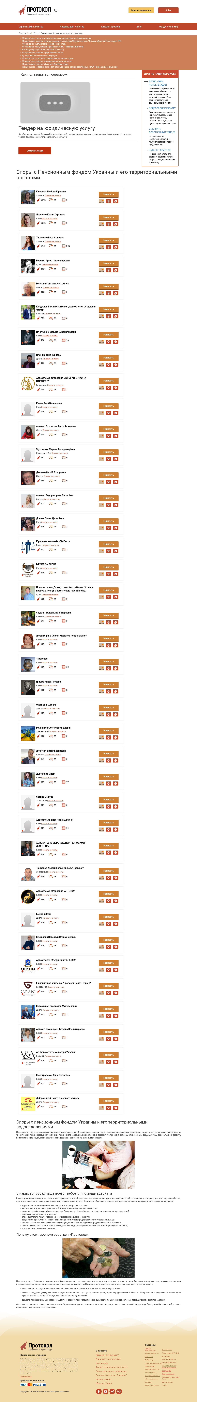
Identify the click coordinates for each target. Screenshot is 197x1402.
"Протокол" (42, 658)
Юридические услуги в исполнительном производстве (47, 58)
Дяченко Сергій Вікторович (51, 472)
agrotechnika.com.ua (152, 1369)
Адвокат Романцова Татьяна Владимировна (60, 1029)
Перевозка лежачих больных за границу (169, 1366)
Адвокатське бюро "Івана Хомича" (54, 819)
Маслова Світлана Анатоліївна (52, 283)
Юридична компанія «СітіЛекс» (53, 541)
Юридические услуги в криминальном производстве (47, 61)
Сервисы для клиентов (31, 26)
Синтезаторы (149, 1366)
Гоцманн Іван (43, 914)
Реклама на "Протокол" (107, 1355)
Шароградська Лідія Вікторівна (53, 1075)
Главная (23, 33)
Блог (139, 26)
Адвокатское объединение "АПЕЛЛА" (56, 960)
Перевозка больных (169, 1362)
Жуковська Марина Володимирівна (55, 449)
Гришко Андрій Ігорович (49, 681)
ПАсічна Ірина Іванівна (48, 355)
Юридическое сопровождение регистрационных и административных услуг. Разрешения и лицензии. (70, 67)
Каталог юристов (110, 26)
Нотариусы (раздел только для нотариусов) (43, 49)
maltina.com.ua (167, 1382)
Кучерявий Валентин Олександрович (56, 937)
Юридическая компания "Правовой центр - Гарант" (63, 983)
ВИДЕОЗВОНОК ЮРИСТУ (162, 108)
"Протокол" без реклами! (108, 1359)
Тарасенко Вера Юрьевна (50, 237)
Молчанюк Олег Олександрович (53, 727)
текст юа (148, 1382)
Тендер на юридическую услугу (111, 1367)
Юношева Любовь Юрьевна (51, 191)
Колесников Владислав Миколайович (56, 1006)
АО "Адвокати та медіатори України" (55, 1052)
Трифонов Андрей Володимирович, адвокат (60, 868)
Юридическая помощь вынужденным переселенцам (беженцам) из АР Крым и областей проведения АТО (71, 41)
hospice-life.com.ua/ (169, 1359)
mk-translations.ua (151, 1379)
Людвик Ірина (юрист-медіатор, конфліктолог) (61, 635)
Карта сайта (102, 1363)
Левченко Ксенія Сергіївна (50, 214)
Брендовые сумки (168, 1374)
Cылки (164, 1385)
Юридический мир (168, 26)
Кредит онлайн (103, 1379)
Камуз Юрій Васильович (49, 403)
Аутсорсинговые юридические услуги (39, 55)
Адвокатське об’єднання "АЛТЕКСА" (55, 891)
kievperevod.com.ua (152, 1385)
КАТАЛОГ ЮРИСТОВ (159, 150)
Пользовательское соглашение (111, 1371)
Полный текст (26, 1376)
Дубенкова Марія (45, 773)
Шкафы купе (166, 1371)
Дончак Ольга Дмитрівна (50, 518)
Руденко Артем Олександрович (53, 260)
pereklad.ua (166, 1356)
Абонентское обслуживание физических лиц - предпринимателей (53, 47)
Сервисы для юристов (72, 26)
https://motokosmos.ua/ (153, 1363)
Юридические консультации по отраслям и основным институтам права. (56, 38)
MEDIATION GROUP (46, 564)
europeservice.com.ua (152, 1376)
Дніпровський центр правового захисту (57, 1098)
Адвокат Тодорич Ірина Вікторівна (55, 495)
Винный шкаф (167, 1350)
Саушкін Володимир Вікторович (53, 612)
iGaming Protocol (104, 1383)
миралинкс (149, 1357)
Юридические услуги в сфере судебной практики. (45, 64)
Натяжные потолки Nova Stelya (170, 1378)
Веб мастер (149, 1360)
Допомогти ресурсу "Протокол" (111, 1375)
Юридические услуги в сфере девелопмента (42, 52)
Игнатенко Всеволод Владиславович (56, 332)
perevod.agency (150, 1373)
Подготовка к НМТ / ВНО (170, 1353)
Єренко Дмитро (44, 796)
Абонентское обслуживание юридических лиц (43, 44)
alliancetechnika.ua (152, 1354)
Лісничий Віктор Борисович (51, 750)
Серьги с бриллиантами (150, 1349)
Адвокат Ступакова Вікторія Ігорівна (56, 426)
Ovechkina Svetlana (46, 704)
